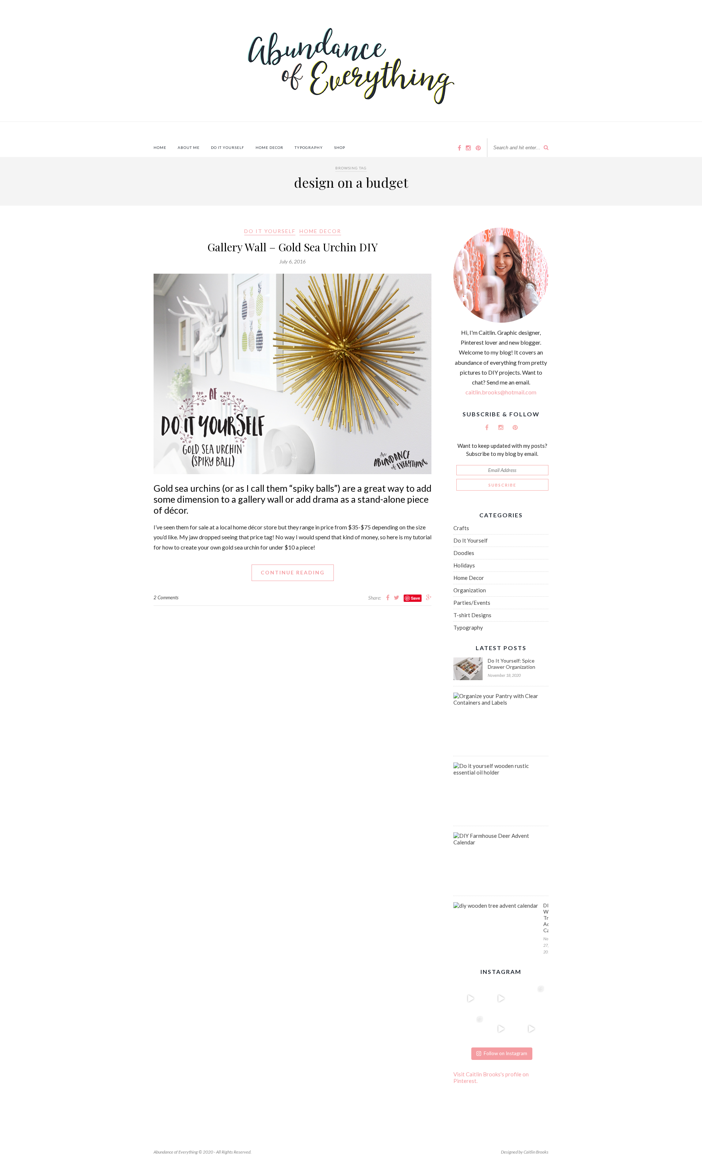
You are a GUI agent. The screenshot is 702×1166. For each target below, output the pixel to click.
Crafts (461, 528)
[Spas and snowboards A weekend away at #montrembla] (470, 1028)
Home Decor (269, 147)
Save (415, 598)
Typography (309, 147)
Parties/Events (471, 602)
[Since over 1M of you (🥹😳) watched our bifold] (500, 998)
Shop (339, 147)
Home (160, 147)
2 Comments (166, 597)
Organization (469, 590)
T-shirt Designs (472, 615)
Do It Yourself (227, 147)
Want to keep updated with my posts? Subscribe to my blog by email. (502, 449)
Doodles (463, 553)
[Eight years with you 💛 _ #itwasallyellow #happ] (470, 998)
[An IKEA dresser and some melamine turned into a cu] (500, 1028)
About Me (189, 147)
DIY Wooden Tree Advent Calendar (545, 917)
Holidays (464, 565)
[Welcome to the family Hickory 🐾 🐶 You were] (531, 998)
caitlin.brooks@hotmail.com (500, 392)
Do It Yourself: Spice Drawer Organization (511, 663)
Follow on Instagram (505, 1053)
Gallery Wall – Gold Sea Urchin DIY (292, 247)
